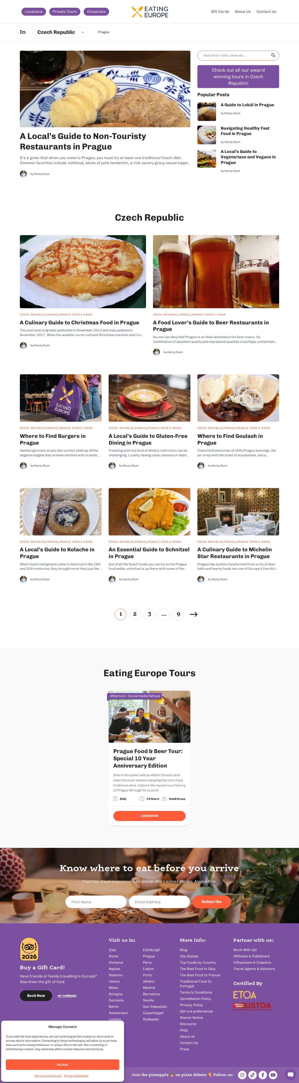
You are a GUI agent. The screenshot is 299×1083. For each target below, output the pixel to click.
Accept (62, 1064)
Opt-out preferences (48, 1075)
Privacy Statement (76, 1075)
